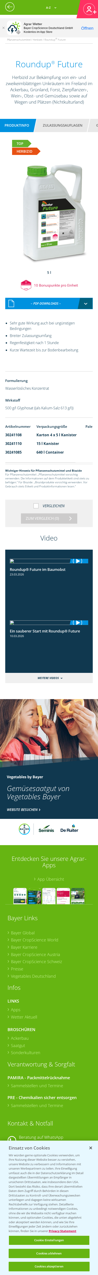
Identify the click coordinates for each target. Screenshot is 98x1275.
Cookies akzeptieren (49, 1266)
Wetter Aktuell (24, 1017)
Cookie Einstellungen (49, 1240)
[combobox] (49, 303)
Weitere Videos (48, 678)
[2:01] (49, 622)
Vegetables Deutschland (33, 976)
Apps (15, 1009)
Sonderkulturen (25, 1052)
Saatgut (18, 1045)
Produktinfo (17, 125)
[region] (49, 1208)
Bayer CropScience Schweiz (36, 961)
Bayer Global (23, 932)
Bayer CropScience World (34, 940)
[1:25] (49, 561)
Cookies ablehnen (49, 1253)
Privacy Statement (62, 1231)
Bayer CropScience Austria (35, 954)
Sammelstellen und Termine (37, 1085)
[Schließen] (3, 27)
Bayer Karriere (24, 947)
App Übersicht (50, 879)
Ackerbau (20, 1038)
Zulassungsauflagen (63, 125)
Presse (17, 969)
